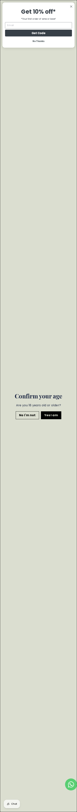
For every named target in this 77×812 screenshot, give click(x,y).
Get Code (38, 33)
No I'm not (27, 415)
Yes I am (51, 415)
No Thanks (38, 41)
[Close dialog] (71, 6)
